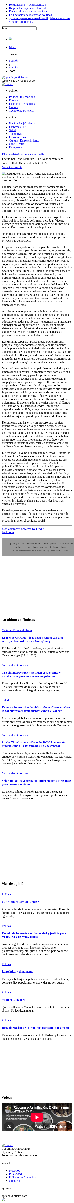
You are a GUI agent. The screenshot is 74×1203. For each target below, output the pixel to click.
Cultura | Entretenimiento (17, 630)
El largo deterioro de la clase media (23, 154)
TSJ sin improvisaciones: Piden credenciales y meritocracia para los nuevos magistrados (31, 674)
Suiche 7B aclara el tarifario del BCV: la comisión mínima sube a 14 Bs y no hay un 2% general (33, 744)
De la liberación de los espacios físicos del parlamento (36, 1027)
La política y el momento (17, 971)
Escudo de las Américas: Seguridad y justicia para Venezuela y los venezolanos (34, 935)
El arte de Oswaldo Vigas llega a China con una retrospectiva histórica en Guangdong (32, 639)
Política (6, 894)
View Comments (12, 167)
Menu (12, 47)
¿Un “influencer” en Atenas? (20, 901)
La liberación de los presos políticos (30, 14)
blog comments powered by (23, 528)
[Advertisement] (30, 589)
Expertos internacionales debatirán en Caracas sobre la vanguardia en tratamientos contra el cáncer (36, 709)
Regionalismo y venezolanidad (27, 4)
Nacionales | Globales (15, 665)
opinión (13, 60)
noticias (13, 67)
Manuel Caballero (13, 999)
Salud (5, 700)
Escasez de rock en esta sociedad (28, 11)
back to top (8, 532)
